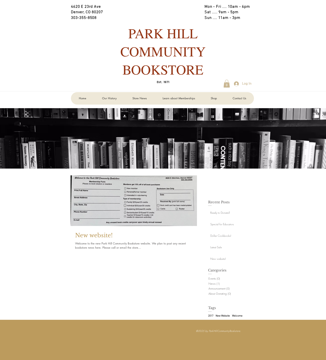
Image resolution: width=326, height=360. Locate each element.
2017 (210, 316)
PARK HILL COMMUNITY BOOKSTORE (163, 51)
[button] (226, 84)
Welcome (237, 316)
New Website (223, 316)
